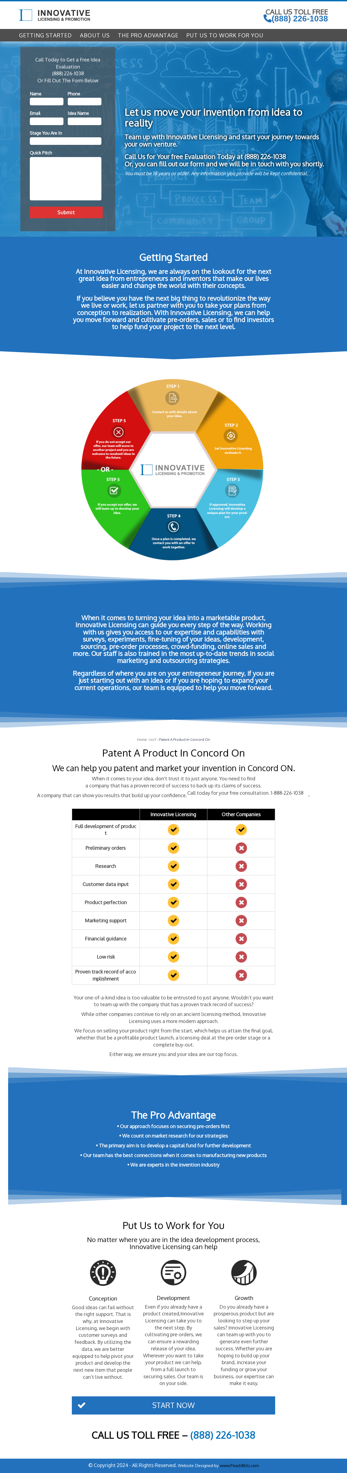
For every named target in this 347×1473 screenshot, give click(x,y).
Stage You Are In (46, 133)
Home (142, 739)
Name (35, 93)
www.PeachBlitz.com (239, 1465)
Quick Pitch (41, 152)
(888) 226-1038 (300, 18)
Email (35, 113)
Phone (74, 93)
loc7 (153, 739)
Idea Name (78, 113)
